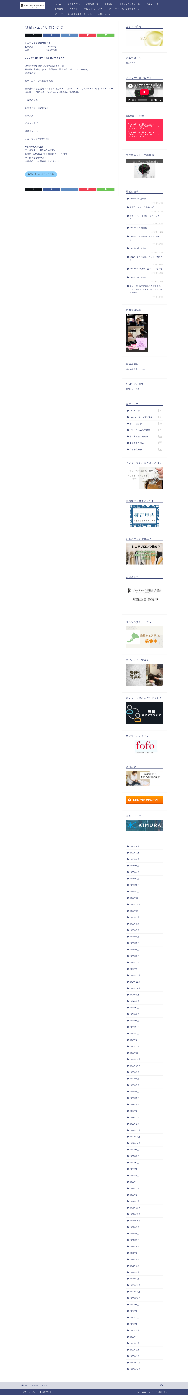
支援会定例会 (145, 449)
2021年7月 (134, 1240)
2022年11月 (135, 1137)
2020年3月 (134, 1343)
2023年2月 (134, 1117)
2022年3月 (134, 1188)
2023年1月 (134, 1124)
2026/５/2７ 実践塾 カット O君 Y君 (146, 238)
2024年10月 (135, 988)
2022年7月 (134, 1163)
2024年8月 (134, 1001)
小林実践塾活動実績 (146, 436)
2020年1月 (134, 1356)
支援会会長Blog (146, 443)
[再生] (129, 100)
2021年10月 (135, 1221)
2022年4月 (134, 1182)
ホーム (58, 4)
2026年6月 (134, 859)
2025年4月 (134, 949)
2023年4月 (134, 1104)
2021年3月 (134, 1266)
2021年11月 (135, 1214)
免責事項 (45, 1392)
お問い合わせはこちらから (41, 174)
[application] (144, 92)
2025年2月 (134, 962)
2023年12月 (135, 1053)
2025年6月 (134, 937)
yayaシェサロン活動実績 (145, 417)
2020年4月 (134, 1337)
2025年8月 (134, 924)
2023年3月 (134, 1111)
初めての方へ (74, 4)
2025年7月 (134, 930)
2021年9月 (134, 1227)
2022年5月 (134, 1175)
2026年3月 (134, 879)
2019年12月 (135, 1363)
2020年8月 (134, 1311)
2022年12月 (135, 1130)
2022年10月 (135, 1143)
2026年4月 (134, 872)
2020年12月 (135, 1285)
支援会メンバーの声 (93, 9)
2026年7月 (134, 853)
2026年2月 (134, 885)
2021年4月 (134, 1259)
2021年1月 (134, 1279)
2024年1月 (134, 1046)
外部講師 (59, 9)
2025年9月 (134, 917)
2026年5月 (134, 866)
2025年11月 (135, 904)
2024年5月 (134, 1021)
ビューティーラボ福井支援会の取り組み (73, 14)
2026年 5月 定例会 (138, 248)
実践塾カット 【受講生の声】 (142, 207)
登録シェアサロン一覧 (129, 4)
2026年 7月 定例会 (138, 199)
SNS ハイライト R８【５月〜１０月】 (144, 217)
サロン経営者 (146, 424)
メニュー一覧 (152, 4)
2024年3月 (134, 1033)
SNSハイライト (145, 411)
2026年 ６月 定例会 (138, 228)
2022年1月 (134, 1201)
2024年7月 (134, 1008)
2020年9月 (134, 1305)
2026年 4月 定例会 (138, 277)
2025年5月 (134, 943)
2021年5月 (134, 1253)
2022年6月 (134, 1169)
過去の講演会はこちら (135, 369)
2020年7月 (134, 1317)
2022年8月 (134, 1156)
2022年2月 (134, 1195)
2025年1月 (134, 969)
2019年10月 (135, 1369)
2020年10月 (135, 1298)
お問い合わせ (104, 14)
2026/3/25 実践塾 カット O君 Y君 (146, 269)
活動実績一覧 (92, 4)
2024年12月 (135, 975)
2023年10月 (135, 1066)
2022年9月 (134, 1150)
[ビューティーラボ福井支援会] (32, 9)
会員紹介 (109, 4)
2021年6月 (134, 1246)
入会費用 (74, 9)
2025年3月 (134, 956)
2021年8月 (134, 1233)
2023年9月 (134, 1072)
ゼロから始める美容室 (145, 430)
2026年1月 (134, 891)
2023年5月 (134, 1098)
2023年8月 (134, 1079)
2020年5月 (134, 1330)
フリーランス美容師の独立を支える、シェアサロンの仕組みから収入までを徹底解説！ (146, 289)
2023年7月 (134, 1085)
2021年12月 (135, 1208)
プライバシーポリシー (30, 1392)
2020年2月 (134, 1350)
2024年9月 (134, 995)
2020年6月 (134, 1324)
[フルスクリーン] (159, 100)
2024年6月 (134, 1014)
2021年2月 (134, 1272)
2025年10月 (135, 911)
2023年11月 (135, 1059)
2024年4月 (134, 1027)
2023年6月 (134, 1091)
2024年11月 (135, 982)
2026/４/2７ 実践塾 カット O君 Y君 (146, 258)
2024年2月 (134, 1040)
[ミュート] (155, 100)
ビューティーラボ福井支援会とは (124, 9)
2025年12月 (135, 898)
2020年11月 (135, 1292)
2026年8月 (134, 846)
